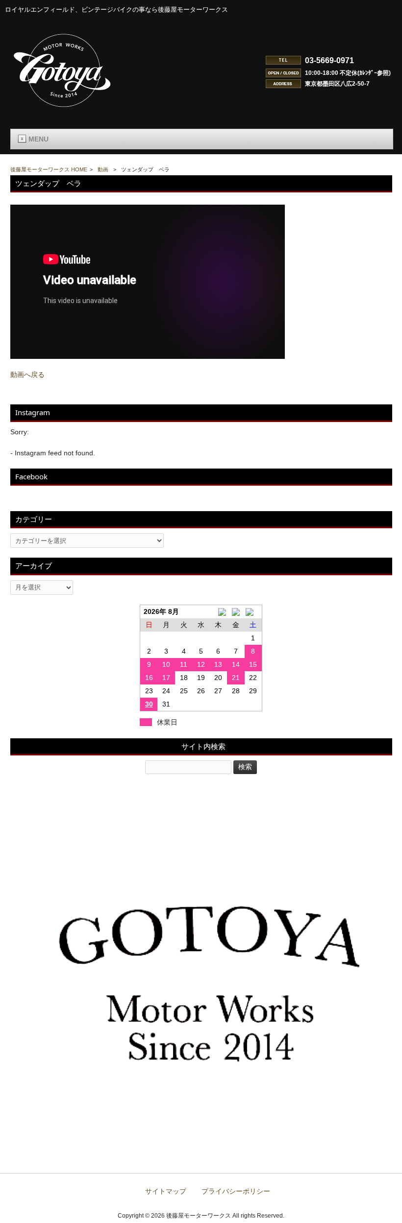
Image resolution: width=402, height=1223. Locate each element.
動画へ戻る (27, 374)
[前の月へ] (218, 611)
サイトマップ (165, 1191)
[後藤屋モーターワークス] (62, 108)
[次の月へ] (253, 611)
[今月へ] (235, 611)
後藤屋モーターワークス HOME (48, 169)
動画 (103, 169)
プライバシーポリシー (235, 1191)
